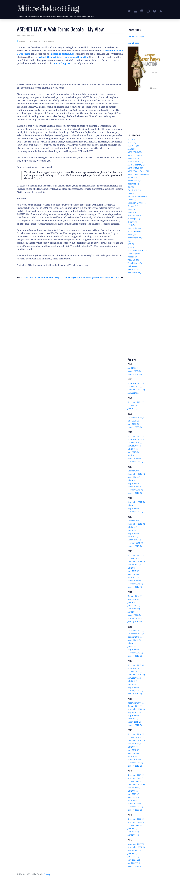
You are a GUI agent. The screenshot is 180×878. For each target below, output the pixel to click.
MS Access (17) (134, 231)
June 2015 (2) (133, 571)
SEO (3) (131, 244)
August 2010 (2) (134, 743)
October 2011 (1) (135, 706)
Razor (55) (132, 234)
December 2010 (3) (136, 734)
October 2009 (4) (135, 781)
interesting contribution (62, 54)
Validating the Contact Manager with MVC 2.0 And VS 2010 (94, 277)
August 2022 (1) (134, 393)
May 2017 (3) (133, 508)
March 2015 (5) (134, 580)
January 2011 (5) (135, 725)
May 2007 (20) (134, 860)
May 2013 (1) (133, 649)
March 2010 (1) (134, 759)
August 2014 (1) (134, 599)
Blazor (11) (132, 177)
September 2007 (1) (136, 847)
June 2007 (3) (133, 856)
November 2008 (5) (136, 822)
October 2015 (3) (135, 558)
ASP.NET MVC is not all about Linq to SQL (38, 277)
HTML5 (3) (132, 212)
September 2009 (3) (136, 784)
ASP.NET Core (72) (135, 161)
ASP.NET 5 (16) (134, 158)
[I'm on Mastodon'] (154, 11)
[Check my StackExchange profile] (141, 11)
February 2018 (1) (135, 489)
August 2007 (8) (134, 850)
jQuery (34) (132, 222)
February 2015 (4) (135, 583)
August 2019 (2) (134, 445)
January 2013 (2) (135, 656)
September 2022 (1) (136, 389)
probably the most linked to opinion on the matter (63, 57)
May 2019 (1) (133, 452)
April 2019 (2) (133, 455)
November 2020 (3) (136, 417)
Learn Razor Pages (136, 36)
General (22, 41)
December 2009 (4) (136, 775)
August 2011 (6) (134, 712)
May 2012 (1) (133, 687)
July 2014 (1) (133, 602)
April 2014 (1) (133, 612)
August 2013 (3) (134, 640)
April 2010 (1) (133, 756)
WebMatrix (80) (134, 272)
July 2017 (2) (133, 505)
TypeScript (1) (134, 253)
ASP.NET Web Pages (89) (138, 174)
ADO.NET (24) (133, 145)
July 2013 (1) (133, 643)
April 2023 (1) (133, 368)
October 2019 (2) (135, 442)
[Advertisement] (65, 73)
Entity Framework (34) (137, 196)
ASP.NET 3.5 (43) (135, 155)
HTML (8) (131, 209)
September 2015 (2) (136, 561)
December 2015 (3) (136, 555)
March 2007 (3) (134, 866)
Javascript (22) (134, 218)
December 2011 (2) (136, 703)
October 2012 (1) (135, 671)
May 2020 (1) (133, 424)
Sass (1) (131, 241)
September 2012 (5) (136, 674)
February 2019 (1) (135, 461)
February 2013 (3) (135, 652)
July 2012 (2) (133, 681)
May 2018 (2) (133, 483)
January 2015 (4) (135, 587)
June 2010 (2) (133, 750)
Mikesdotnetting (48, 8)
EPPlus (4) (132, 199)
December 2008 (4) (136, 819)
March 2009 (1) (134, 803)
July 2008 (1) (133, 828)
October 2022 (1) (135, 386)
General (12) (133, 206)
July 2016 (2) (133, 527)
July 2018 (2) (133, 480)
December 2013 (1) (136, 630)
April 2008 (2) (133, 835)
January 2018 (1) (135, 493)
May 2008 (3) (133, 831)
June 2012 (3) (133, 684)
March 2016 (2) (134, 539)
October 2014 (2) (135, 596)
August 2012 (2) (134, 678)
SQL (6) (131, 247)
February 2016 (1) (135, 543)
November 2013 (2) (136, 633)
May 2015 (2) (133, 574)
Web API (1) (132, 266)
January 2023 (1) (135, 374)
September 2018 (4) (136, 474)
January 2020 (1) (135, 427)
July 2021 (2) (133, 408)
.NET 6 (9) (132, 139)
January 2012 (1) (135, 693)
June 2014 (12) (134, 605)
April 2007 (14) (134, 863)
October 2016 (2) (135, 520)
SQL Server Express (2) (137, 250)
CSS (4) (130, 193)
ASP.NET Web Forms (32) (138, 171)
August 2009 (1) (134, 787)
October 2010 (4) (135, 737)
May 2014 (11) (134, 608)
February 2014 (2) (135, 618)
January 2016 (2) (135, 546)
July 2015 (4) (133, 568)
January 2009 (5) (135, 810)
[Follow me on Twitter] (129, 11)
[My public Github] (148, 11)
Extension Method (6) (137, 203)
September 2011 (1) (136, 709)
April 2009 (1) (133, 800)
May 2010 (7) (133, 753)
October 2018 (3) (135, 470)
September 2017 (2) (136, 502)
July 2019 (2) (133, 449)
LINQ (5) (131, 225)
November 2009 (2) (136, 778)
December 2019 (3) (136, 436)
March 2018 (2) (134, 486)
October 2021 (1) (135, 405)
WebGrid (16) (133, 269)
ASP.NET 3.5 (35, 41)
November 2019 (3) (136, 439)
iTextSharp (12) (134, 215)
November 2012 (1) (136, 668)
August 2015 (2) (134, 564)
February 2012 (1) (135, 690)
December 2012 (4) (136, 665)
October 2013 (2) (135, 637)
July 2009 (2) (133, 791)
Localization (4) (134, 228)
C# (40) (131, 187)
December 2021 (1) (136, 402)
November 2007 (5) (136, 844)
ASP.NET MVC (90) (135, 168)
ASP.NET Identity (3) (136, 164)
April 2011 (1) (133, 718)
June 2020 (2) (133, 421)
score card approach (61, 63)
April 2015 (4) (133, 577)
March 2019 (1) (134, 458)
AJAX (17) (131, 149)
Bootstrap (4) (133, 184)
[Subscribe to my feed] (160, 11)
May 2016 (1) (133, 533)
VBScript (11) (133, 260)
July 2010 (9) (133, 747)
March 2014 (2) (134, 615)
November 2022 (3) (136, 383)
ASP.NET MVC (49, 41)
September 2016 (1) (136, 524)
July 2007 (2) (133, 853)
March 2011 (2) (134, 722)
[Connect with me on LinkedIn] (135, 11)
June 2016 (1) (133, 530)
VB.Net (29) (132, 256)
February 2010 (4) (135, 762)
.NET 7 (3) (132, 142)
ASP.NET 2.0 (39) (135, 152)
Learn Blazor (133, 43)
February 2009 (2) (135, 806)
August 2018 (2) (134, 477)
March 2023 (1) (134, 371)
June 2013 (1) (133, 646)
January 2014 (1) (135, 621)
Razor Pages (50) (135, 237)
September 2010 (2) (136, 740)
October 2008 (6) (135, 825)
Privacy (47, 874)
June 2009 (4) (133, 794)
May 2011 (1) (133, 715)
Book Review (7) (134, 180)
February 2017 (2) (135, 511)
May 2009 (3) (133, 797)
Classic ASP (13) (134, 190)
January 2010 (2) (135, 766)
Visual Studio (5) (135, 263)
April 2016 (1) (133, 536)
